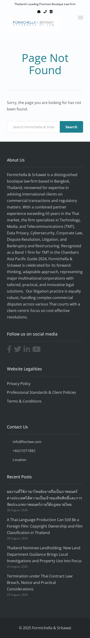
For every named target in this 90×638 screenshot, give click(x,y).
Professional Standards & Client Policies (41, 392)
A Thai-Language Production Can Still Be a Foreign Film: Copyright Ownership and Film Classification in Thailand (45, 526)
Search (71, 127)
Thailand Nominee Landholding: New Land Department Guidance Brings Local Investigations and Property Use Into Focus (44, 554)
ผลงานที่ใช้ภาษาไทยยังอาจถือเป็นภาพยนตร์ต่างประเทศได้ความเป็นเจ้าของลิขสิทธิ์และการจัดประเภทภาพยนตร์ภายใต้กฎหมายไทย (44, 498)
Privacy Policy (18, 383)
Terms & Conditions (24, 401)
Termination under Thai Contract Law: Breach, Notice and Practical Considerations (40, 583)
